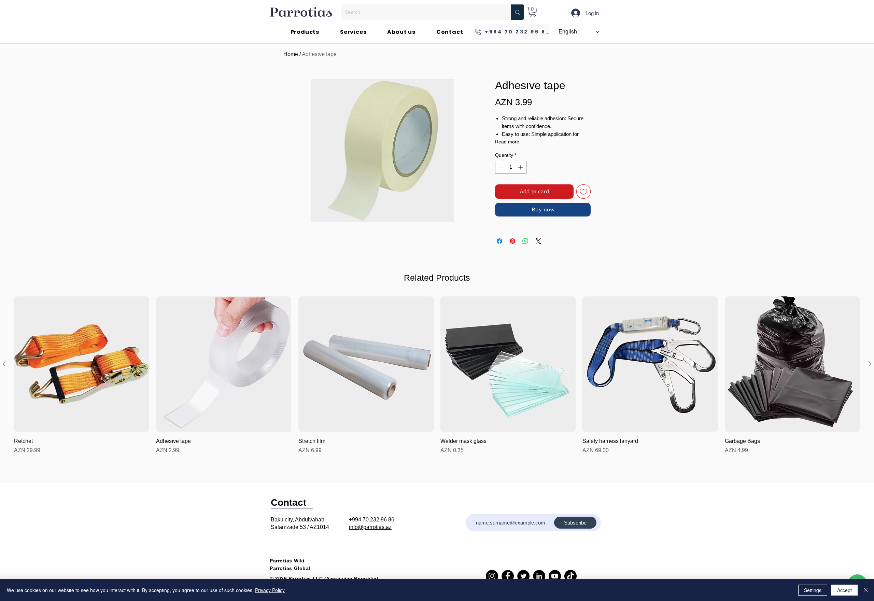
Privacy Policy (270, 590)
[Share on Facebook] (499, 241)
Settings (812, 590)
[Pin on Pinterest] (512, 241)
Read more (507, 141)
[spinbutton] (511, 167)
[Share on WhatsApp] (525, 241)
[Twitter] (523, 576)
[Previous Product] (4, 364)
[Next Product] (870, 364)
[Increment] (521, 167)
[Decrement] (500, 167)
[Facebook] (508, 576)
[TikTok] (570, 576)
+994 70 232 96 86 (371, 519)
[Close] (866, 590)
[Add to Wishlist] (583, 191)
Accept (844, 590)
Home (290, 54)
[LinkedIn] (539, 576)
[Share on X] (538, 241)
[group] (437, 375)
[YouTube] (555, 576)
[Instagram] (492, 576)
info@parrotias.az (370, 527)
